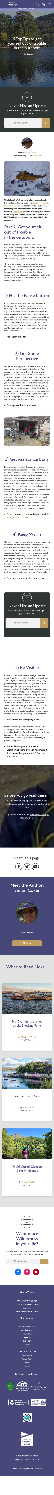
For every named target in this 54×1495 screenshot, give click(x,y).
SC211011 (35, 1459)
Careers (27, 1366)
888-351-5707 (33, 1305)
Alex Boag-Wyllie (28, 1037)
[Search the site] (37, 4)
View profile (27, 932)
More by (37, 156)
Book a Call (27, 1308)
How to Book (27, 1355)
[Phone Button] (43, 4)
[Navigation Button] (50, 4)
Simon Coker (30, 153)
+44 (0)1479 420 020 (29, 1301)
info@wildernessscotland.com (27, 1312)
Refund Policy (27, 1359)
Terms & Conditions (34, 1469)
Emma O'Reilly (28, 1182)
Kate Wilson (28, 1107)
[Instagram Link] (27, 1271)
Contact (27, 1363)
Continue (46, 123)
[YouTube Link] (36, 1271)
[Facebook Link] (18, 1271)
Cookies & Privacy (19, 1469)
